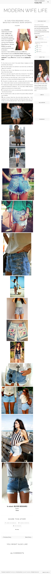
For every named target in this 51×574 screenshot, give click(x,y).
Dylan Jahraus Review (39, 24)
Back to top (46, 572)
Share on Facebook (11, 522)
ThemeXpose (12, 572)
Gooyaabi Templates (26, 572)
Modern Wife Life (25, 10)
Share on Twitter (24, 522)
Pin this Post (18, 525)
